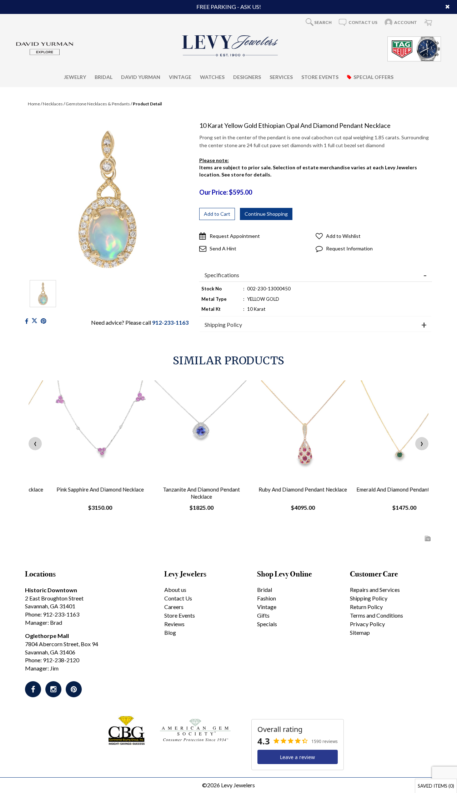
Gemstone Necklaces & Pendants (98, 103)
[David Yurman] (44, 48)
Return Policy (366, 606)
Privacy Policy (367, 623)
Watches (212, 77)
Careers (174, 606)
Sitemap (360, 632)
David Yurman (140, 77)
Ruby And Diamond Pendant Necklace (279, 489)
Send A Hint (223, 248)
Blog (170, 632)
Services (281, 77)
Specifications (222, 275)
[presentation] (35, 443)
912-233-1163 (170, 322)
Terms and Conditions (376, 615)
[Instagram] (53, 689)
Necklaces (53, 103)
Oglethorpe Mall (47, 635)
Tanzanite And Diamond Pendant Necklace (177, 493)
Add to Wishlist (343, 236)
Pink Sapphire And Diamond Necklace (76, 489)
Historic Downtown (51, 590)
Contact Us (178, 598)
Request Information (349, 248)
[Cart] (428, 22)
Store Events (319, 77)
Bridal (103, 77)
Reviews (174, 623)
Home (34, 103)
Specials (267, 623)
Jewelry (75, 77)
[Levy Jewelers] (230, 45)
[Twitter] (34, 321)
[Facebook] (26, 321)
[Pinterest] (74, 689)
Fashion (266, 598)
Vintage (180, 77)
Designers (247, 77)
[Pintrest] (43, 321)
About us (175, 589)
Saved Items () (436, 786)
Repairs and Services (375, 589)
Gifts (263, 615)
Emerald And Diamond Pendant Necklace (380, 489)
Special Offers (373, 77)
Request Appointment (235, 236)
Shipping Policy (223, 324)
